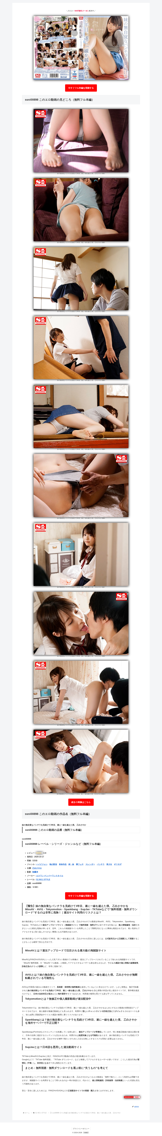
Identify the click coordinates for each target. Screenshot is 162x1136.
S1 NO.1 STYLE (43, 879)
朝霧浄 (35, 872)
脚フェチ (80, 864)
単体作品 (63, 864)
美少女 (109, 864)
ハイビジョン (42, 864)
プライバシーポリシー (81, 1129)
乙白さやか (37, 868)
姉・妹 (71, 864)
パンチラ (100, 864)
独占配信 (53, 864)
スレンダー (90, 864)
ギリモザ (118, 864)
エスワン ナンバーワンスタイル (49, 876)
